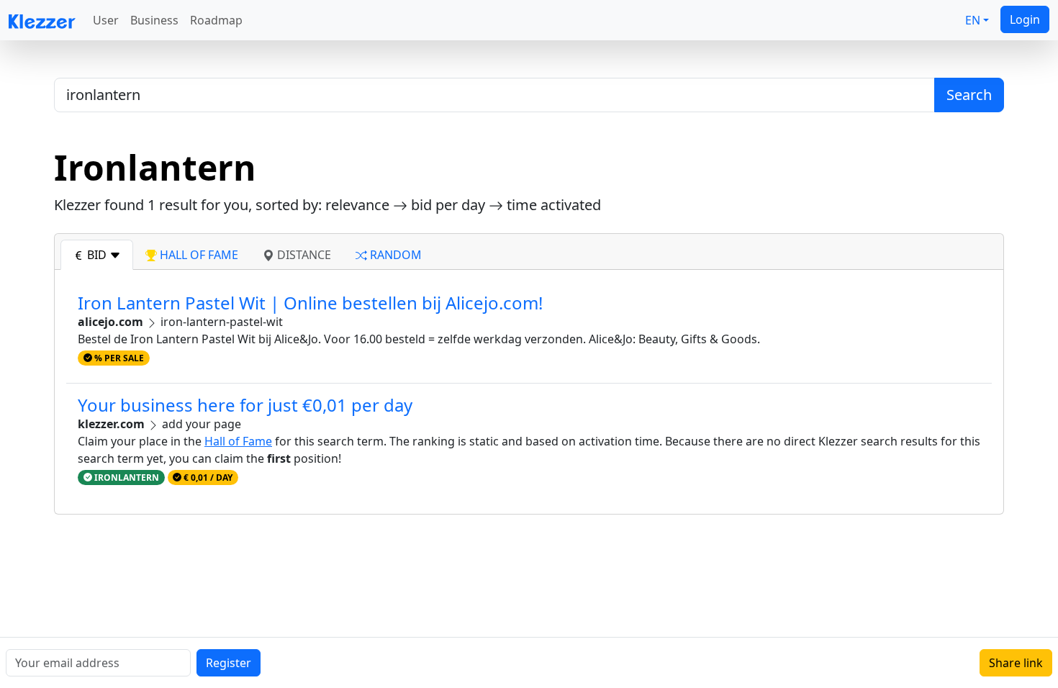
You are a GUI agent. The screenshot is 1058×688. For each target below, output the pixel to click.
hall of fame (197, 255)
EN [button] (972, 20)
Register (228, 663)
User (106, 20)
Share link (1016, 663)
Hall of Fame (238, 441)
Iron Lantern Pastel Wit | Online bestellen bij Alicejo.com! (310, 302)
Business (154, 20)
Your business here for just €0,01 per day (245, 405)
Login (1025, 19)
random (394, 255)
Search (969, 94)
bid (96, 255)
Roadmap (216, 20)
